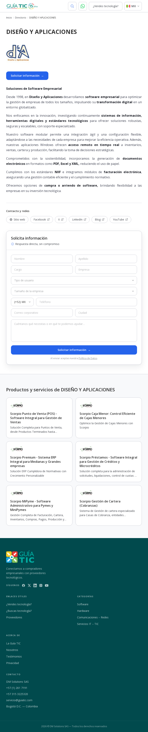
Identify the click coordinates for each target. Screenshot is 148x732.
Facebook (40, 219)
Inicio (9, 17)
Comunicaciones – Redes (92, 617)
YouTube (118, 219)
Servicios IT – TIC (88, 624)
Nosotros (12, 650)
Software (82, 604)
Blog (98, 219)
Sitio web (19, 219)
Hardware (83, 611)
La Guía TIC (13, 643)
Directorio (20, 17)
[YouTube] (46, 585)
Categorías (85, 596)
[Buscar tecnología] (72, 6)
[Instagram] (41, 585)
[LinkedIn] (35, 585)
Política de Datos (88, 358)
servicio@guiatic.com (19, 700)
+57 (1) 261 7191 (16, 688)
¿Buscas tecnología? (19, 611)
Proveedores (14, 617)
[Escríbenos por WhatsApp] (82, 6)
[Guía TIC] (22, 6)
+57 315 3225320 (17, 694)
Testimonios (14, 656)
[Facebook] (23, 585)
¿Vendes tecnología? (105, 6)
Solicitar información (27, 75)
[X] (29, 585)
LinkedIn (77, 219)
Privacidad (12, 663)
